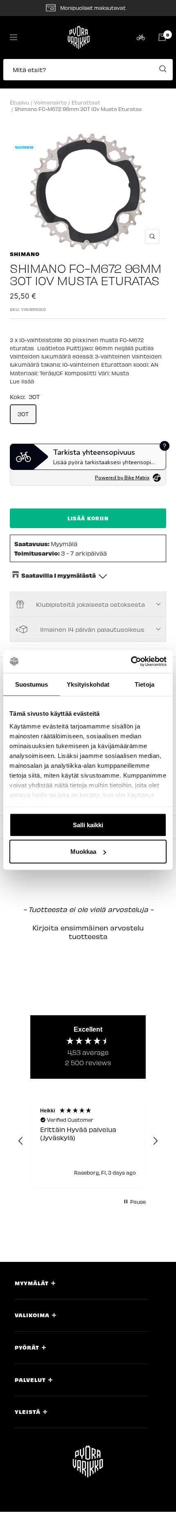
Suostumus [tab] (31, 684)
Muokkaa (83, 851)
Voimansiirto (50, 102)
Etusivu (19, 102)
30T (23, 413)
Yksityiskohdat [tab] (88, 684)
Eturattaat (86, 102)
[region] (88, 1141)
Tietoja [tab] (144, 684)
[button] (88, 73)
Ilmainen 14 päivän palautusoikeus (92, 629)
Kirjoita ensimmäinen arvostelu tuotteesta (88, 931)
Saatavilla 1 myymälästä (58, 575)
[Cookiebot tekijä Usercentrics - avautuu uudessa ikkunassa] (131, 661)
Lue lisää (22, 381)
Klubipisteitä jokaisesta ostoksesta (90, 604)
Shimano (25, 253)
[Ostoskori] (162, 37)
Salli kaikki (88, 824)
